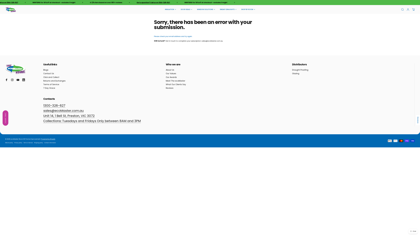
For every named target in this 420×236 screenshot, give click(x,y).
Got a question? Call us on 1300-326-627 (148, 2)
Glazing (295, 73)
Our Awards (171, 77)
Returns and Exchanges (54, 81)
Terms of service (28, 143)
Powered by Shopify (48, 139)
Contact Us (48, 73)
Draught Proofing (300, 70)
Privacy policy (18, 143)
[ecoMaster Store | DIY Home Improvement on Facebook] (6, 80)
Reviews (169, 88)
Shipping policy (38, 143)
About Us (170, 70)
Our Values (171, 73)
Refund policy (9, 143)
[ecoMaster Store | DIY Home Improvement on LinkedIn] (23, 80)
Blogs (45, 70)
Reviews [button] (418, 120)
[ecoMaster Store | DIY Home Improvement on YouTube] (18, 80)
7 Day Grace (49, 88)
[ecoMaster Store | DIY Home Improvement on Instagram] (12, 80)
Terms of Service (51, 84)
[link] (92, 121)
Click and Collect (51, 77)
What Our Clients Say (176, 84)
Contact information (50, 143)
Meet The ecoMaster (175, 81)
